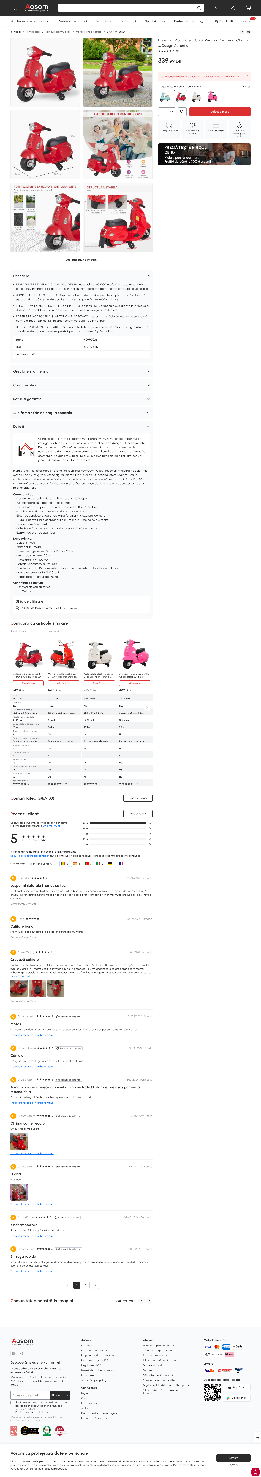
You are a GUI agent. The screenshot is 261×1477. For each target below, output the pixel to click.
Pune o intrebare (138, 797)
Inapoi (17, 31)
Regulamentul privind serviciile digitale (166, 1385)
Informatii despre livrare (157, 1350)
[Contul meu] (233, 8)
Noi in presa (88, 1375)
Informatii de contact (94, 1350)
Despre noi (87, 1345)
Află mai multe (52, 825)
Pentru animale (184, 21)
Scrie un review (138, 813)
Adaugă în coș (28, 683)
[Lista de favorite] (217, 7)
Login (84, 1393)
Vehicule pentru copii (58, 31)
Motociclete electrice (89, 31)
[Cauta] (199, 8)
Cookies (147, 1370)
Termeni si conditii (154, 1365)
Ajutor (85, 1408)
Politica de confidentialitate (32, 1412)
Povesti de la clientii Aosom (97, 1370)
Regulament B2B (91, 1365)
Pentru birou (104, 21)
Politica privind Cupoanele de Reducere (160, 1392)
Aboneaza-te (59, 1395)
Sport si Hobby (155, 21)
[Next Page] (95, 1285)
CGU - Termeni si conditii (158, 1375)
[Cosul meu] (248, 7)
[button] (81, 276)
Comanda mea (90, 1398)
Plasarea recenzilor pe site (159, 1380)
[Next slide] (147, 707)
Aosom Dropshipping (93, 1380)
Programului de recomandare (98, 1355)
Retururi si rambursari (155, 1355)
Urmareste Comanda (94, 1418)
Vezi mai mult (125, 1300)
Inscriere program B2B (94, 1360)
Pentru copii (129, 21)
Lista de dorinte (90, 1403)
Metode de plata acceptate (159, 1345)
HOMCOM (90, 339)
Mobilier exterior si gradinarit (30, 21)
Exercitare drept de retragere (99, 1413)
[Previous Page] (67, 1285)
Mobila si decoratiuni (73, 21)
